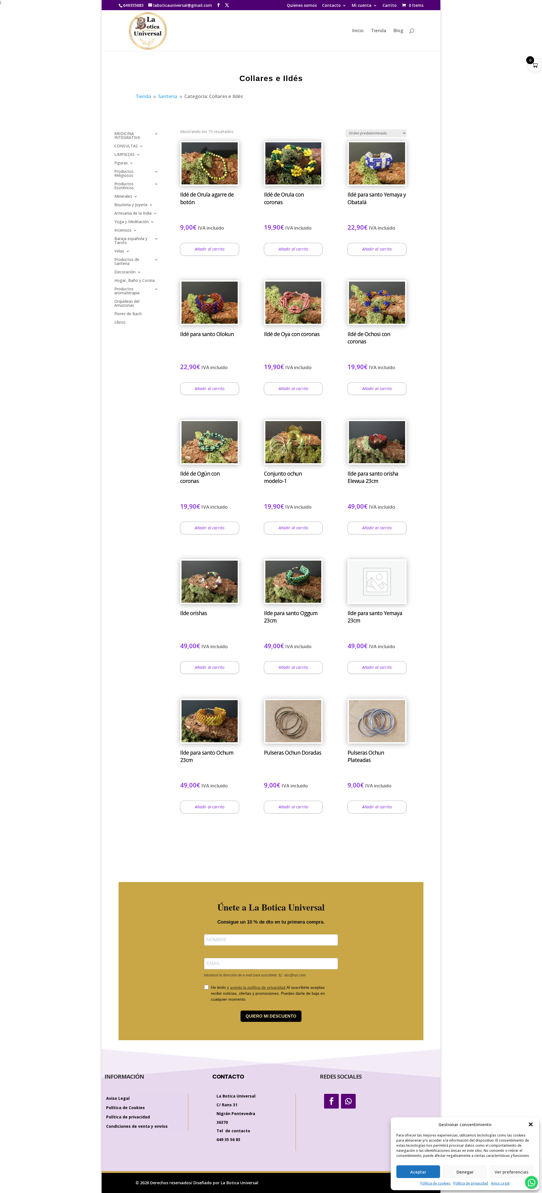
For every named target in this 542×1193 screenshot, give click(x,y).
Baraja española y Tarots (130, 241)
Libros (120, 322)
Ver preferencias (511, 1172)
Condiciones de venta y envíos (137, 1126)
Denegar (465, 1172)
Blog (398, 31)
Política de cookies (435, 1183)
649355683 (133, 5)
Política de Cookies (125, 1107)
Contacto (331, 5)
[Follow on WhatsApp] (348, 1101)
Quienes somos (302, 5)
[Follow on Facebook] (331, 1101)
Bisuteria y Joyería (130, 205)
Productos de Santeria (126, 262)
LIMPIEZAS (124, 155)
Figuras (121, 163)
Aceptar (418, 1172)
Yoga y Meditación (131, 222)
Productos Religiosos (124, 173)
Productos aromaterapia (126, 291)
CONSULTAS (126, 146)
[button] (531, 1124)
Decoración (125, 272)
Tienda (378, 31)
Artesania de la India (133, 213)
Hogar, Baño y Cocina (134, 280)
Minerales (123, 196)
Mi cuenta (361, 5)
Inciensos (123, 230)
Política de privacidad (470, 1183)
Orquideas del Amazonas (126, 303)
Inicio (358, 31)
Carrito (390, 5)
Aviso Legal (500, 1183)
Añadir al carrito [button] (209, 249)
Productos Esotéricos (124, 186)
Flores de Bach (128, 314)
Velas (119, 251)
